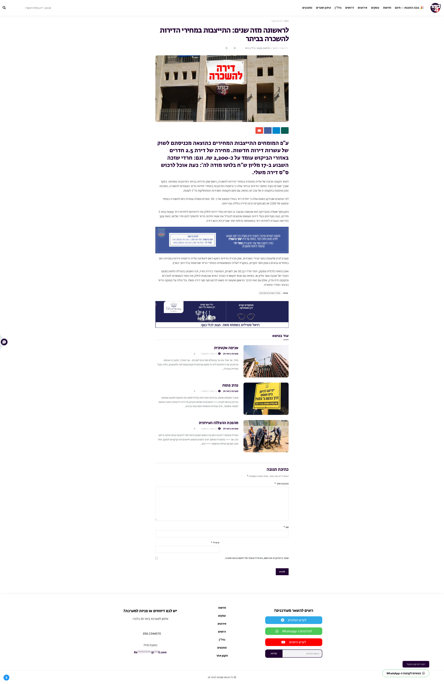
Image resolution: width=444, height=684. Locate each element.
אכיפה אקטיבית (226, 348)
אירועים (362, 8)
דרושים (349, 8)
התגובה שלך (281, 483)
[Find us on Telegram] (12, 8)
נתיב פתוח (230, 385)
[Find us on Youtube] (18, 8)
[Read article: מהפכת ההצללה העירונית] (266, 436)
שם (286, 527)
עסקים (375, 8)
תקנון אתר (222, 655)
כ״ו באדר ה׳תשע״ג (279, 48)
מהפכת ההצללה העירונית (218, 423)
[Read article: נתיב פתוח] (266, 399)
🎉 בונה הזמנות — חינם (409, 8)
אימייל (215, 542)
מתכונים (307, 8)
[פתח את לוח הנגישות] (6, 678)
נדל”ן (338, 8)
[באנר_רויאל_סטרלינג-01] (222, 314)
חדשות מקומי (276, 21)
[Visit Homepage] (435, 8)
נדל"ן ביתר (250, 48)
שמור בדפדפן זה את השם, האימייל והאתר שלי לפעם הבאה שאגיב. (257, 558)
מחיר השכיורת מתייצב (270, 293)
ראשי (286, 21)
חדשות (387, 8)
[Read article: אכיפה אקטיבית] (266, 361)
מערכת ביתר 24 (230, 353)
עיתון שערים (323, 8)
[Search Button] (4, 7)
